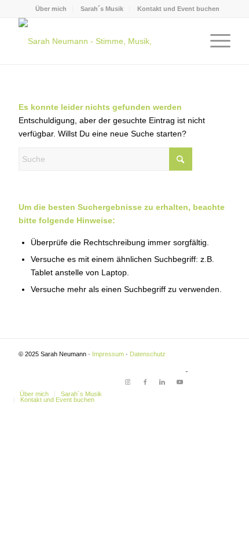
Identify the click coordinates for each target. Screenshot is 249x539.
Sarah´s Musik (101, 8)
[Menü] (214, 41)
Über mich (51, 8)
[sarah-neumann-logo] (103, 41)
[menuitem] (51, 9)
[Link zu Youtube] (179, 381)
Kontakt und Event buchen (178, 8)
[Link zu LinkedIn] (162, 381)
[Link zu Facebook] (144, 381)
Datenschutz (148, 353)
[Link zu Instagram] (127, 381)
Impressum (108, 353)
